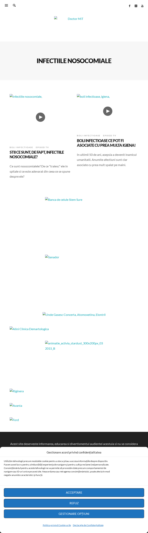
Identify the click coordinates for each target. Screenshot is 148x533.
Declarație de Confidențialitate (88, 525)
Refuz (74, 503)
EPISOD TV (42, 147)
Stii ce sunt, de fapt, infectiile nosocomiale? (37, 154)
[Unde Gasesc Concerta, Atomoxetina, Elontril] (74, 314)
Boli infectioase (21, 147)
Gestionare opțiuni (74, 513)
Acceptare (74, 492)
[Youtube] (142, 6)
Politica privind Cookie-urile (57, 525)
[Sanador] (74, 279)
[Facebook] (129, 6)
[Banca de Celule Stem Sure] (74, 221)
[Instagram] (136, 6)
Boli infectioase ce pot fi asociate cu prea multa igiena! (106, 142)
